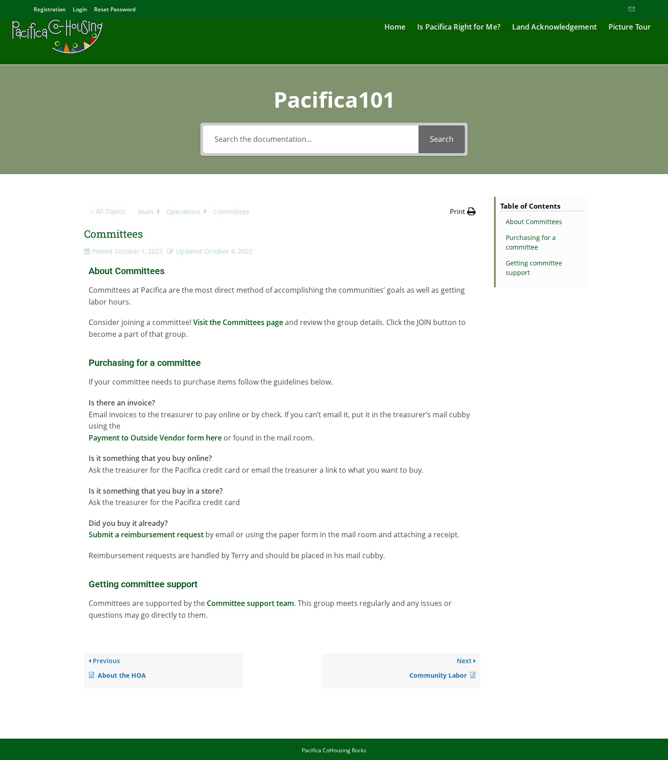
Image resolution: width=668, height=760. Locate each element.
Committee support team (250, 603)
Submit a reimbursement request (146, 535)
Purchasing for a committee (531, 242)
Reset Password (114, 9)
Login (80, 9)
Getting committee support (534, 268)
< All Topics (107, 211)
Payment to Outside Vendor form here (155, 438)
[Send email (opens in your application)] (630, 9)
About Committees (534, 221)
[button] (463, 212)
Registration (50, 9)
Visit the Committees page (239, 322)
